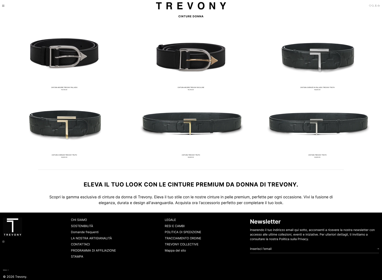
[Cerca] (373, 5)
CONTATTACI (80, 244)
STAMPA (77, 256)
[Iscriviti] (378, 249)
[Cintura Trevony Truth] (191, 122)
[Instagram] (3, 241)
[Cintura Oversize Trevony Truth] (64, 122)
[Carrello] (378, 5)
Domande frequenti (85, 232)
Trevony (20, 277)
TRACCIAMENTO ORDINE (183, 238)
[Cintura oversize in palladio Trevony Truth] (317, 54)
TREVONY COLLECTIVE (181, 244)
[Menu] (3, 6)
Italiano (5, 270)
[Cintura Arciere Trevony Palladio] (64, 54)
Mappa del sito (175, 250)
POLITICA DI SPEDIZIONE (183, 232)
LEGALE (170, 220)
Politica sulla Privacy (293, 239)
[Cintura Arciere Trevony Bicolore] (191, 54)
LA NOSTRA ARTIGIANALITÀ (91, 238)
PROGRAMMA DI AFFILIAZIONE (93, 250)
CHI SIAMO (79, 220)
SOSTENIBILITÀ (82, 226)
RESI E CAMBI (175, 226)
